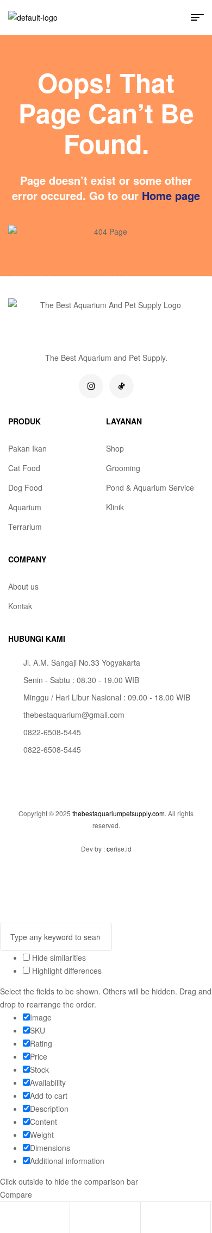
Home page (171, 195)
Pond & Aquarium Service (150, 487)
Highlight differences (66, 970)
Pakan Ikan (27, 448)
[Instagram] (91, 386)
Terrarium (25, 526)
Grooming (123, 467)
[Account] (78, 1218)
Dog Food (25, 487)
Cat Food (24, 467)
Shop (115, 448)
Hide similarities (58, 957)
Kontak (20, 605)
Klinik (115, 507)
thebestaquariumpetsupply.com (118, 813)
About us (23, 586)
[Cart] (149, 1218)
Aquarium (24, 507)
